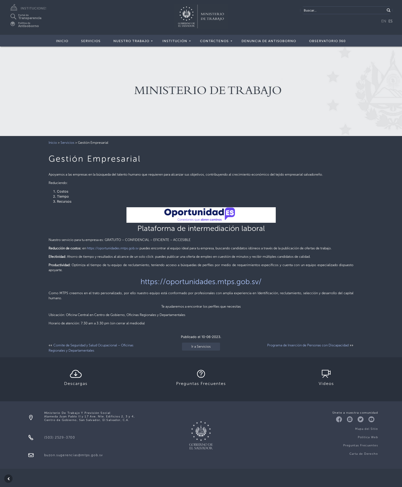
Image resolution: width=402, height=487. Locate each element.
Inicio (62, 41)
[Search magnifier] (388, 10)
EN (383, 21)
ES (390, 21)
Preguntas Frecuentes (360, 445)
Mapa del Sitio (366, 429)
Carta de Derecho (363, 454)
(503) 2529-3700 (59, 437)
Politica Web (368, 437)
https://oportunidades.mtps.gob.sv (113, 248)
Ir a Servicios (201, 346)
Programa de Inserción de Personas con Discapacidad (308, 345)
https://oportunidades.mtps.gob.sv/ (201, 281)
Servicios (90, 41)
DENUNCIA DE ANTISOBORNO (268, 41)
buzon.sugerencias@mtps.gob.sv (73, 455)
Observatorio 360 (327, 41)
